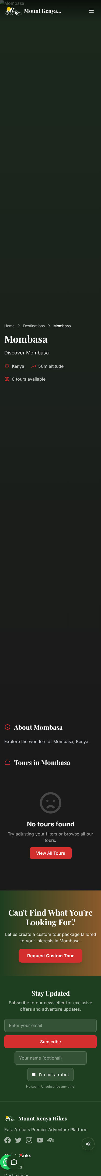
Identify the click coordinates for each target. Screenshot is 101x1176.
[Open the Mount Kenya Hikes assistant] (14, 1162)
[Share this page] (88, 1144)
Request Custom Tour (50, 955)
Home (9, 325)
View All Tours (50, 853)
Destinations (34, 325)
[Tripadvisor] (50, 1140)
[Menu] (91, 10)
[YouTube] (40, 1140)
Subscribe (50, 1041)
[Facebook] (7, 1140)
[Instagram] (29, 1140)
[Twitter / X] (18, 1140)
